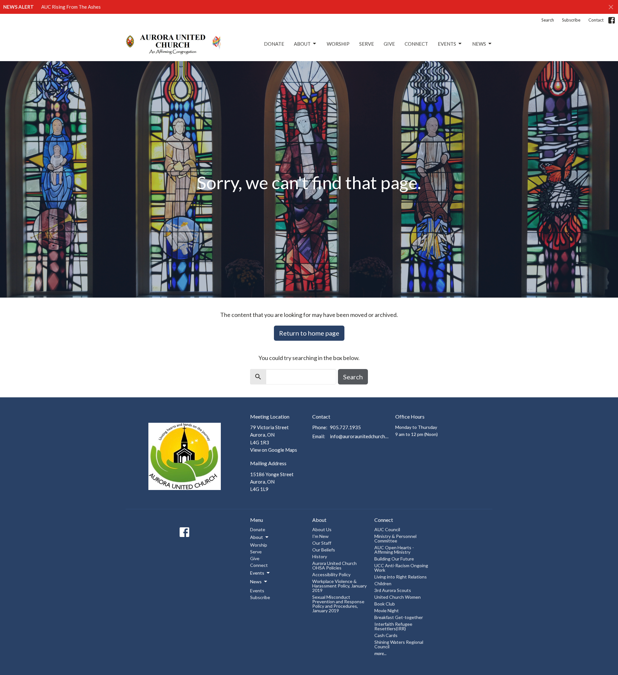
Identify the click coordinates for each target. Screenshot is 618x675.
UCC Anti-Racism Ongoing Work (401, 568)
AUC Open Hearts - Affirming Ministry (394, 550)
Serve (366, 44)
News (479, 44)
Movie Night (386, 610)
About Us (322, 529)
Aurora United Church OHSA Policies (334, 565)
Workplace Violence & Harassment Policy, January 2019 (339, 585)
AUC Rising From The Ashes (71, 7)
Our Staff (321, 543)
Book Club (384, 603)
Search (547, 20)
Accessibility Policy (331, 574)
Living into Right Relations (400, 576)
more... (380, 653)
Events (447, 44)
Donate (274, 44)
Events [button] (257, 573)
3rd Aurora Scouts (392, 590)
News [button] (256, 581)
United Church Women (397, 597)
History (319, 556)
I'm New (320, 536)
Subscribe (571, 20)
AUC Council (387, 529)
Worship (338, 44)
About (302, 44)
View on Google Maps (273, 450)
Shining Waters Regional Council (398, 644)
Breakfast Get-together (398, 617)
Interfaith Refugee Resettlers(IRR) (393, 626)
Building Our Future (394, 558)
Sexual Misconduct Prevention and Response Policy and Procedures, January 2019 (338, 603)
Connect (416, 44)
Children (382, 583)
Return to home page (309, 333)
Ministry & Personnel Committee (395, 538)
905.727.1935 (345, 427)
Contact (596, 20)
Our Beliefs (323, 549)
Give (389, 44)
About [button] (256, 537)
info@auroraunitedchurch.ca (359, 436)
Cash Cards (386, 635)
